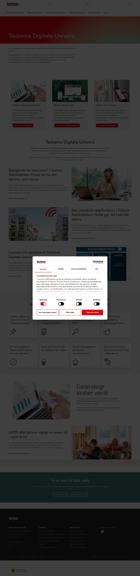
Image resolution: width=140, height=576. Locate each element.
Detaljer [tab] (61, 269)
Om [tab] (96, 269)
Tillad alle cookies (92, 312)
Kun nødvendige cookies (47, 312)
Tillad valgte (70, 312)
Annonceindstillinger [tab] (78, 269)
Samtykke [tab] (43, 269)
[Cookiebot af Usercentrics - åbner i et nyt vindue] (94, 262)
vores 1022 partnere (48, 279)
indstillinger (58, 291)
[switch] (61, 304)
